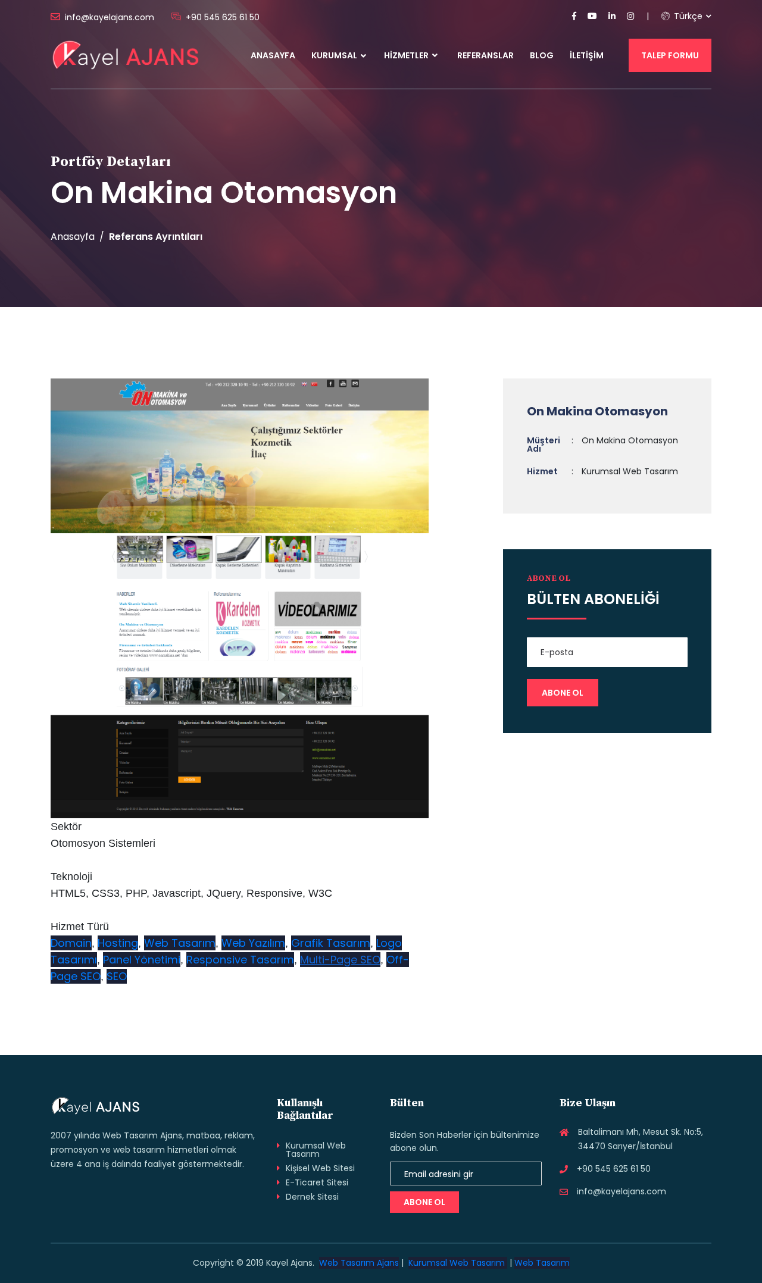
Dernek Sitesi (312, 1197)
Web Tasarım (180, 942)
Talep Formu (670, 55)
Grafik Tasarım (330, 942)
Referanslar (485, 55)
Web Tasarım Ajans (359, 1263)
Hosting (118, 942)
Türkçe (687, 16)
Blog (542, 55)
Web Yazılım (253, 942)
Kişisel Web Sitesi (320, 1168)
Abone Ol (424, 1202)
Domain (71, 942)
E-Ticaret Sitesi (317, 1182)
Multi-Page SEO (340, 959)
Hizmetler (407, 55)
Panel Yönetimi (141, 959)
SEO (117, 976)
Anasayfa (273, 55)
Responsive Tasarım (240, 959)
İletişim (587, 55)
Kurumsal (334, 55)
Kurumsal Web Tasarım (316, 1149)
